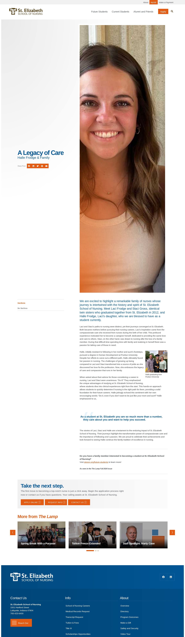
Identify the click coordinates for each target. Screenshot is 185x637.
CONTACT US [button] (77, 502)
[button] (172, 11)
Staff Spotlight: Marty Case (139, 543)
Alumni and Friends (143, 11)
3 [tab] (98, 550)
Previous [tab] (12, 532)
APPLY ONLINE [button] (31, 502)
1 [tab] (90, 552)
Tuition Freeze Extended (86, 543)
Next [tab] (172, 532)
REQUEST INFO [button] (55, 502)
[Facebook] (163, 577)
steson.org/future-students (96, 462)
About (145, 2)
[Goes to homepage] (26, 11)
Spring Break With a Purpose (38, 543)
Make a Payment (166, 2)
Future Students (99, 11)
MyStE (153, 2)
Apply (163, 11)
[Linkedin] (171, 577)
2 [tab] (95, 550)
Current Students (120, 11)
